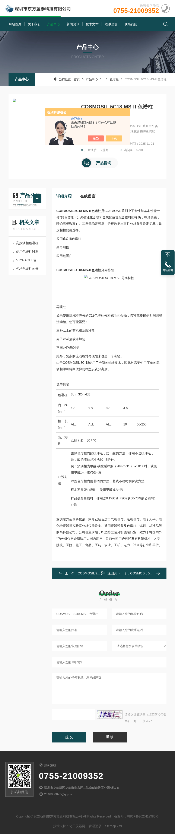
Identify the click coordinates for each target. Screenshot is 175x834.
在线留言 (111, 24)
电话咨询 (168, 270)
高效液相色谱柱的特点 (29, 243)
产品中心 (53, 24)
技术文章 (92, 24)
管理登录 (95, 826)
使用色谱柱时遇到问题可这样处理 (29, 251)
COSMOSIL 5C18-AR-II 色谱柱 (152, 573)
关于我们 (34, 24)
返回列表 (112, 574)
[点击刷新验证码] (109, 714)
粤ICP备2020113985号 (143, 816)
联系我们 (130, 24)
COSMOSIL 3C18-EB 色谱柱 (98, 573)
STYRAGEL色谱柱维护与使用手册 (29, 260)
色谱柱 (114, 79)
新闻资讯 (73, 24)
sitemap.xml (113, 826)
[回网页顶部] (167, 255)
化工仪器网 (77, 826)
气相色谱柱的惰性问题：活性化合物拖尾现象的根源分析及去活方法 (29, 268)
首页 (77, 79)
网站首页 (15, 24)
